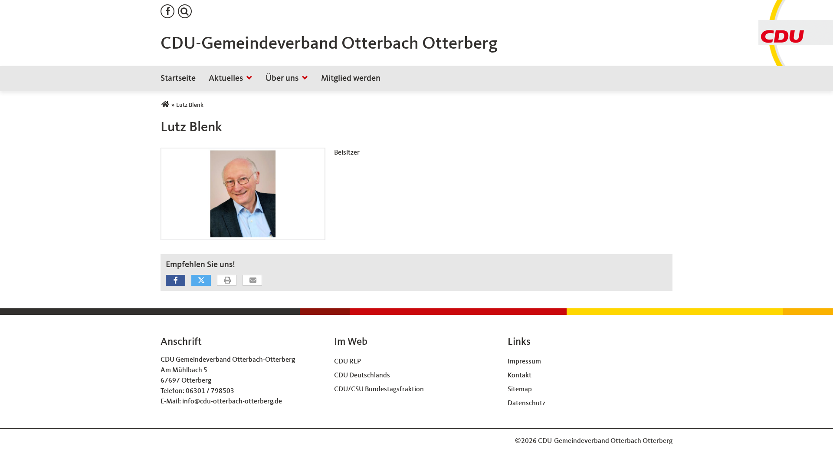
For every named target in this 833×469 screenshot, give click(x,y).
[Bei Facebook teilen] (175, 280)
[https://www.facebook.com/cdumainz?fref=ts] (167, 11)
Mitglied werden (350, 78)
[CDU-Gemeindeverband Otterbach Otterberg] (165, 105)
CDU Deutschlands (362, 375)
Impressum (524, 361)
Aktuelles (226, 78)
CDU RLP (347, 361)
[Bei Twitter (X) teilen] (201, 280)
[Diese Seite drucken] (227, 280)
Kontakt (519, 375)
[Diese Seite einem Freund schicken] (252, 280)
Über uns (282, 78)
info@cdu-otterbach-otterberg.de (232, 401)
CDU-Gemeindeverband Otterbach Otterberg (329, 44)
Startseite (178, 78)
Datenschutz (526, 403)
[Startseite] (795, 25)
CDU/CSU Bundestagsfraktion (379, 389)
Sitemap (520, 389)
